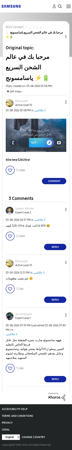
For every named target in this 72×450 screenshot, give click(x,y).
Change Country (33, 437)
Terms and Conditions (17, 416)
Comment (54, 181)
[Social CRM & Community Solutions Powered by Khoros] (57, 396)
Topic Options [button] (59, 36)
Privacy (7, 422)
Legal (6, 429)
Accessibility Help (15, 409)
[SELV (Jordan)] (11, 6)
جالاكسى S (40, 110)
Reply (55, 247)
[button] (59, 102)
